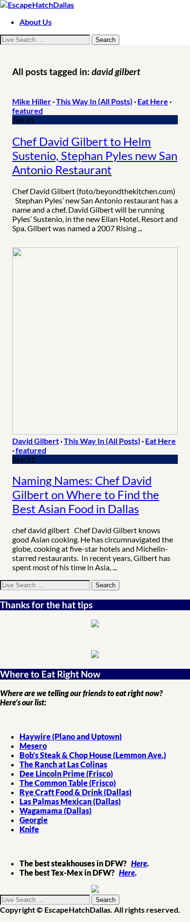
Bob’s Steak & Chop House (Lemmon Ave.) (92, 755)
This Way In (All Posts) (94, 101)
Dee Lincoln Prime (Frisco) (66, 773)
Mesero (33, 745)
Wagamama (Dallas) (55, 810)
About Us (35, 21)
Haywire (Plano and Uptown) (70, 736)
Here (139, 863)
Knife (29, 829)
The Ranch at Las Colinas (63, 764)
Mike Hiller (31, 101)
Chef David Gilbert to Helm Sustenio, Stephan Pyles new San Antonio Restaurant (94, 155)
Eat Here (152, 101)
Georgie (33, 819)
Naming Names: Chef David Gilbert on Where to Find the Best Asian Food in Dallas (85, 494)
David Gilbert (35, 440)
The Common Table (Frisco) (67, 782)
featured (27, 110)
